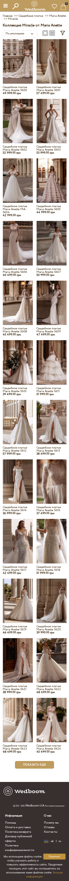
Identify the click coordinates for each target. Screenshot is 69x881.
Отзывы (49, 827)
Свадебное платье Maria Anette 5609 (48, 330)
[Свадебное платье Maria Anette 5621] (18, 656)
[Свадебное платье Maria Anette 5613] (52, 418)
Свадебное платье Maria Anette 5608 (15, 330)
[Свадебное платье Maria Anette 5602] (18, 117)
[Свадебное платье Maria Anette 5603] (52, 117)
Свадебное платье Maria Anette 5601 (48, 88)
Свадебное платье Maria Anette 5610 (15, 389)
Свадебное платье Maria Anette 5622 (48, 687)
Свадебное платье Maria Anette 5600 (15, 88)
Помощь (10, 823)
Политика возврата (18, 832)
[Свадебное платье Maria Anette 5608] (18, 299)
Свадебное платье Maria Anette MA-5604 (15, 209)
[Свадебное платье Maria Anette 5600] (18, 57)
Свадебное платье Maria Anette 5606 (15, 270)
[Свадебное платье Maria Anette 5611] (52, 358)
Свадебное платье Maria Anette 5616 (48, 508)
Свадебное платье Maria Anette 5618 (48, 568)
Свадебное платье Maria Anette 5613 (48, 449)
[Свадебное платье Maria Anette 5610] (18, 358)
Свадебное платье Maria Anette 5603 (48, 148)
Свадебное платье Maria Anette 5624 (48, 747)
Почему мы (51, 823)
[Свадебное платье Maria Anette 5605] (52, 177)
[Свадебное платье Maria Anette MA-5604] (18, 177)
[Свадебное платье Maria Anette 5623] (18, 716)
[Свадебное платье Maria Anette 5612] (18, 418)
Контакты (50, 832)
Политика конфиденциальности (19, 847)
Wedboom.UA (34, 805)
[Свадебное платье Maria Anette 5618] (52, 537)
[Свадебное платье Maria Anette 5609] (52, 299)
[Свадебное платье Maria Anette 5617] (18, 537)
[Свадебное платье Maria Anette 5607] (52, 239)
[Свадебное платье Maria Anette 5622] (52, 656)
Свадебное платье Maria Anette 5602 (15, 148)
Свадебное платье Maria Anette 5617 (15, 568)
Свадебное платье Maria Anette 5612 (15, 449)
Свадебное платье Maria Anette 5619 (15, 628)
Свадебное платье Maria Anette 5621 (15, 687)
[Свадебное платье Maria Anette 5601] (52, 57)
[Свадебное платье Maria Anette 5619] (18, 597)
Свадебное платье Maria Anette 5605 (48, 207)
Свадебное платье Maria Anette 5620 (48, 628)
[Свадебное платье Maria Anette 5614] (18, 478)
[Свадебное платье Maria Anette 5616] (52, 478)
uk (52, 841)
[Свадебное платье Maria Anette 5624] (52, 716)
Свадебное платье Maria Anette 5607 (48, 270)
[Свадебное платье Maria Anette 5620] (52, 597)
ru (60, 841)
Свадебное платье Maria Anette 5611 (48, 389)
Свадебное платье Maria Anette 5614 (15, 508)
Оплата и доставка (18, 827)
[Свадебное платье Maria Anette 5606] (18, 239)
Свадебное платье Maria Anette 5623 (15, 747)
